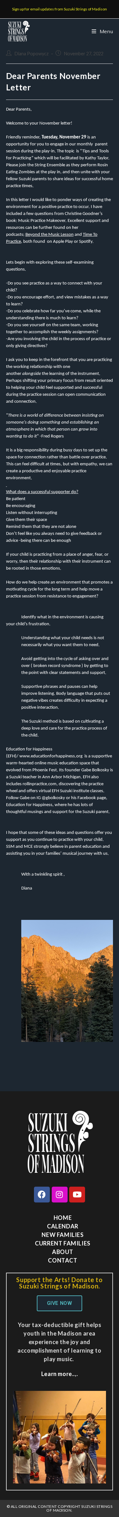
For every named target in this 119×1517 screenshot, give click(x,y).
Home (63, 1217)
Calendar (62, 1226)
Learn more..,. (59, 1373)
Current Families (62, 1243)
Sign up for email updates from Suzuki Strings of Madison (59, 9)
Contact (62, 1260)
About (62, 1251)
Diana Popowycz (31, 53)
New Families (62, 1234)
